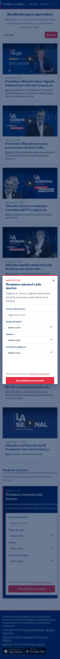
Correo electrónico (15, 308)
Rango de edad (13, 321)
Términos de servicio (40, 373)
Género (10, 334)
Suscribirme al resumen (30, 380)
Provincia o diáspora (16, 346)
